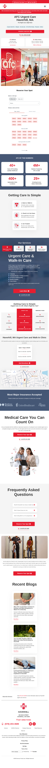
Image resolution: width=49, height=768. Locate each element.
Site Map (24, 746)
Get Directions (24, 720)
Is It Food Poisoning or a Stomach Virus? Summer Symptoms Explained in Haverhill (24, 672)
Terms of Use (24, 748)
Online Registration (25, 10)
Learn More (23, 291)
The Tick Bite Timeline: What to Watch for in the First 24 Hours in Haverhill (23, 640)
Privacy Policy (24, 740)
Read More (16, 619)
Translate (35, 751)
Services (6, 728)
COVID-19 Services (15, 728)
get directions (23, 363)
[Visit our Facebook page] (30, 724)
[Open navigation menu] (45, 6)
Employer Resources (27, 728)
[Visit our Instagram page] (34, 724)
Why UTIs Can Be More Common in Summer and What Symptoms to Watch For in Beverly (24, 608)
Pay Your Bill (32, 2)
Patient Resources (38, 728)
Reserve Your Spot (19, 2)
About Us (23, 730)
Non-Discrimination (24, 743)
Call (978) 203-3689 (25, 35)
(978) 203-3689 (22, 695)
